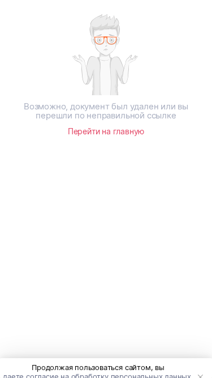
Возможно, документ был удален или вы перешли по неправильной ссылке (106, 111)
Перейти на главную (106, 131)
